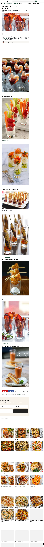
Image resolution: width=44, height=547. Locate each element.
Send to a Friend (24, 391)
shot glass (5, 38)
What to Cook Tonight (8, 3)
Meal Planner (15, 3)
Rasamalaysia (7, 256)
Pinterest (5, 391)
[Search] (36, 1)
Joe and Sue (7, 93)
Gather (34, 3)
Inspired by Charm (6, 388)
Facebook (12, 391)
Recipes (20, 3)
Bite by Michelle (5, 343)
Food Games (30, 3)
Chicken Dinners (17, 406)
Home (1, 3)
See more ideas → (21, 411)
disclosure (19, 394)
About (38, 3)
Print (17, 391)
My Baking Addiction (6, 140)
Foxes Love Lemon (12, 186)
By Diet (25, 3)
